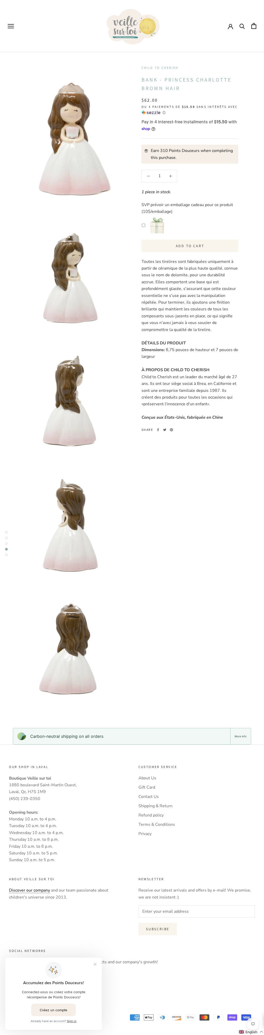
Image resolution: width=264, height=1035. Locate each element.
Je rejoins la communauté (132, 558)
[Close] (255, 465)
